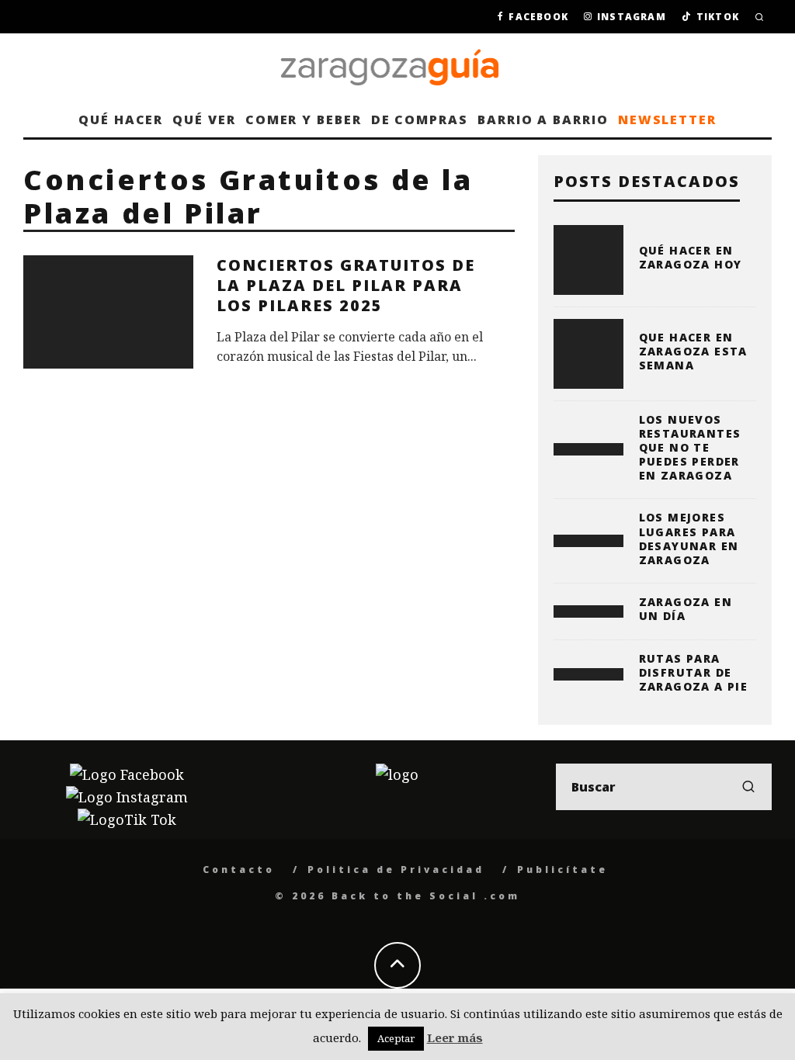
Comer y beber (303, 119)
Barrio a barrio (543, 119)
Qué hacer (120, 119)
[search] (748, 787)
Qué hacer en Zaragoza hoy (690, 257)
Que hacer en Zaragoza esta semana (693, 351)
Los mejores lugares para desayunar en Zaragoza (689, 538)
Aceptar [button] (396, 1038)
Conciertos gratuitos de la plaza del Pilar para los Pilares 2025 (346, 285)
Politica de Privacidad (395, 869)
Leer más (455, 1037)
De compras (419, 119)
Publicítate (562, 869)
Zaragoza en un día (685, 608)
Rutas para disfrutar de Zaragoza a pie (693, 672)
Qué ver (203, 119)
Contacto (239, 869)
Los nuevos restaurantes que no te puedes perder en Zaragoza (690, 447)
